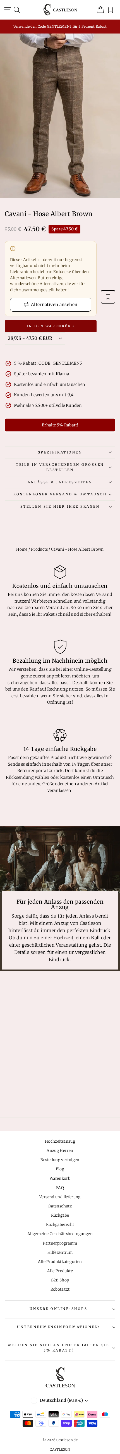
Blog (60, 1169)
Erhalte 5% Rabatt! (60, 425)
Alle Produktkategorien (60, 1261)
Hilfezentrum (60, 1252)
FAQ (60, 1187)
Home (21, 549)
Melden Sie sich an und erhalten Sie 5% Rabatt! (58, 1347)
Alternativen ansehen (54, 304)
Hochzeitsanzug (60, 1141)
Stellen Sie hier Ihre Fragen (60, 506)
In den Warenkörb (50, 326)
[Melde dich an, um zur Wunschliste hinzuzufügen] (108, 297)
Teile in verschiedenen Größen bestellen (60, 467)
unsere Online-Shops (58, 1309)
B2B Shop (60, 1280)
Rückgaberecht (60, 1224)
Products (39, 549)
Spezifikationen (60, 452)
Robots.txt (60, 1289)
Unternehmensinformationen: (58, 1327)
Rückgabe (60, 1215)
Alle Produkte (60, 1271)
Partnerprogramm (60, 1243)
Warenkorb (60, 1178)
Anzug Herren (60, 1150)
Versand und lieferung (60, 1197)
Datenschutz (60, 1206)
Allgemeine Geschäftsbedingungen (60, 1233)
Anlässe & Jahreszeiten (60, 482)
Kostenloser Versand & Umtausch (60, 494)
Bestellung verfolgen (59, 1159)
